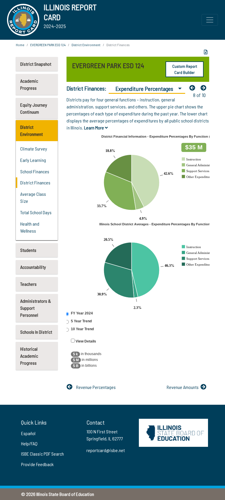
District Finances (35, 182)
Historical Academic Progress (29, 356)
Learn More (94, 127)
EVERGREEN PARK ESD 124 (48, 45)
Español (28, 433)
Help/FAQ (29, 443)
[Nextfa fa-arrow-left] (204, 87)
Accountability (33, 267)
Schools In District (36, 332)
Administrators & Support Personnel (35, 308)
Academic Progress (29, 84)
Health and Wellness (29, 227)
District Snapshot (35, 64)
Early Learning (33, 160)
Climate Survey (33, 148)
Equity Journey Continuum (33, 108)
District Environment (31, 130)
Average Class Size (33, 197)
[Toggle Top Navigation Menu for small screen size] (210, 20)
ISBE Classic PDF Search (42, 453)
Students (28, 250)
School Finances (34, 171)
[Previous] (193, 87)
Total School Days (36, 212)
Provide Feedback (37, 464)
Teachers (28, 284)
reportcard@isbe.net (105, 450)
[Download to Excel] (205, 52)
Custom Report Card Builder (184, 69)
